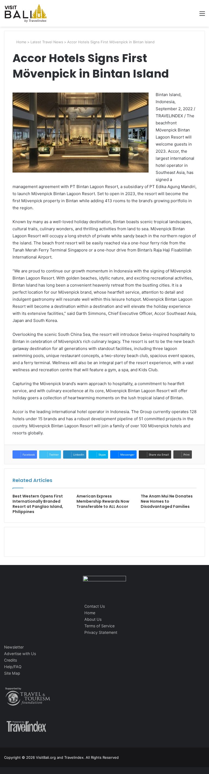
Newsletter (14, 647)
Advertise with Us (20, 653)
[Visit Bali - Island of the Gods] (25, 13)
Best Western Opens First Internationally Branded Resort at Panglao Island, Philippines (38, 503)
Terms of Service (99, 626)
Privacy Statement (100, 632)
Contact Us (94, 606)
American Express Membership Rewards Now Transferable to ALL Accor (102, 501)
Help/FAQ (12, 666)
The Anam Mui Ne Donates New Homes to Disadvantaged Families (167, 501)
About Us (93, 619)
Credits (10, 660)
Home (20, 42)
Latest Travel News (46, 42)
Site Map (12, 673)
